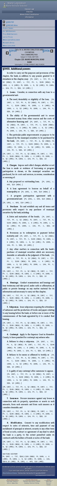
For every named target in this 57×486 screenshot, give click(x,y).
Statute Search (8, 28)
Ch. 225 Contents (9, 31)
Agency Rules (15, 483)
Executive (15, 481)
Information (29, 17)
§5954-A (13, 52)
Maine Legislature (9, 46)
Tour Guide (25, 481)
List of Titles (8, 37)
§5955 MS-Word (12, 25)
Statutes (29, 12)
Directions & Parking (34, 483)
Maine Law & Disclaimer (11, 40)
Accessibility (32, 481)
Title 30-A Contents (10, 34)
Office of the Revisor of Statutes (10, 473)
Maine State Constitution (29, 14)
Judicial (9, 483)
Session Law (29, 9)
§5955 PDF (10, 22)
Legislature (9, 481)
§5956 (46, 50)
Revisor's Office (8, 43)
